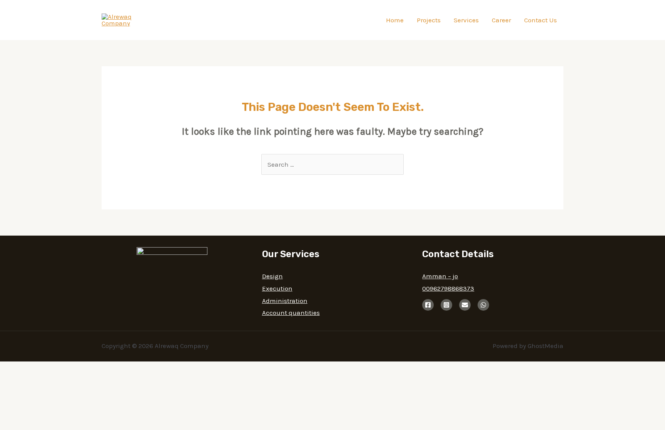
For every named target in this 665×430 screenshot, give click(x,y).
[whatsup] (483, 305)
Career (501, 20)
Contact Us (540, 20)
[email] (465, 305)
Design (272, 276)
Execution (277, 288)
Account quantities (291, 312)
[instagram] (446, 305)
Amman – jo (440, 276)
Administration (284, 301)
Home (395, 20)
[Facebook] (428, 305)
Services (466, 20)
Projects (429, 20)
